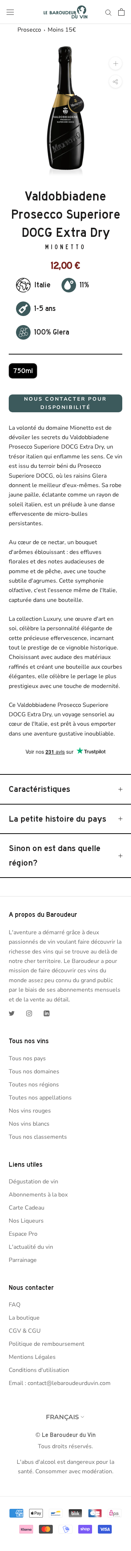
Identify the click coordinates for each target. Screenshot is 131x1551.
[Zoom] (115, 63)
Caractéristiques (39, 789)
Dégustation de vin (33, 1182)
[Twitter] (12, 1013)
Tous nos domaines (34, 1072)
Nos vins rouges (30, 1111)
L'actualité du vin (31, 1247)
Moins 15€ (62, 30)
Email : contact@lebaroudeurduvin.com (60, 1383)
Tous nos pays (27, 1058)
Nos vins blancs (29, 1124)
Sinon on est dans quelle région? (54, 855)
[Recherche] (108, 12)
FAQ (14, 1305)
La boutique (24, 1318)
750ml (23, 370)
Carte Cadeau (26, 1208)
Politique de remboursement (46, 1344)
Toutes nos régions (34, 1085)
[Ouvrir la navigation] (10, 12)
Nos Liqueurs (26, 1221)
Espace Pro (23, 1234)
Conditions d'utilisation (39, 1370)
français (62, 1417)
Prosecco (29, 30)
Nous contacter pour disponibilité (65, 403)
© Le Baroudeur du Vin (65, 1435)
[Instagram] (29, 1013)
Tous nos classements (38, 1137)
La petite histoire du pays (57, 818)
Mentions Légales (32, 1357)
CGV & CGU (25, 1331)
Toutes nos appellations (40, 1098)
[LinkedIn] (46, 1013)
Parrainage (23, 1260)
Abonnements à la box (38, 1195)
